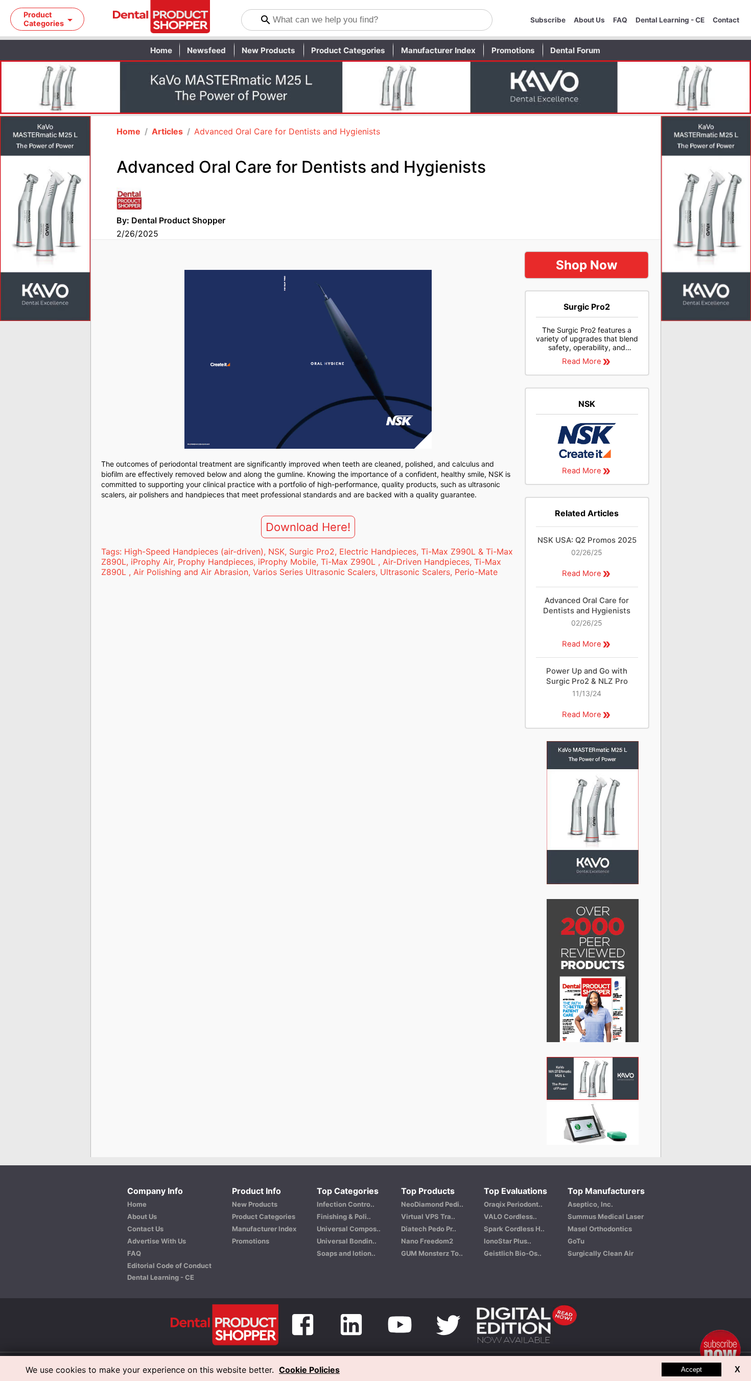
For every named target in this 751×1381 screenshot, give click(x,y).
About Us (589, 20)
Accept (691, 1369)
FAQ (620, 20)
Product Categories (348, 50)
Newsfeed (206, 50)
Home (161, 50)
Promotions (513, 50)
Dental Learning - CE (670, 20)
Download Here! (308, 527)
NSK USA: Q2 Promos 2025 (587, 540)
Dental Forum (575, 50)
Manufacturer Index (438, 50)
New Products (268, 50)
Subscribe (548, 20)
